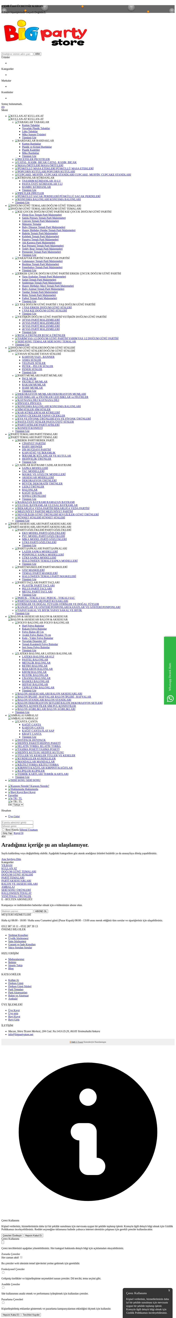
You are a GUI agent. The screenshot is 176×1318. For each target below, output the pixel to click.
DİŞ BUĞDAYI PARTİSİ (36, 449)
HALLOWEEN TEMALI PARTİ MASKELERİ (49, 576)
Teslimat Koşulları (18, 935)
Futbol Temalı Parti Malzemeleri (39, 298)
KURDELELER (46, 758)
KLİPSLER (38, 770)
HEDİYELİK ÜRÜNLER (36, 458)
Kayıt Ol (18, 833)
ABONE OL (41, 911)
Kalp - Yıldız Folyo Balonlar (37, 638)
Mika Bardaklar (30, 153)
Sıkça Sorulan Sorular (20, 947)
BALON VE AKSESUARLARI (19, 883)
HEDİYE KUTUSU (52, 752)
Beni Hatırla (12, 829)
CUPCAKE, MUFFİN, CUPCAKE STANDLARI (102, 174)
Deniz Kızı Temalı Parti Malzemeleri (42, 214)
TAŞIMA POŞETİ (48, 749)
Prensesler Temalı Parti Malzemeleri (41, 251)
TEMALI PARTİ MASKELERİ (40, 573)
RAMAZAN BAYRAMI (60, 502)
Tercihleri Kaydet (31, 1315)
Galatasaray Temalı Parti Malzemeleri (42, 261)
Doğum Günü (15, 983)
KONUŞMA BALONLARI (65, 199)
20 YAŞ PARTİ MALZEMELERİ (41, 322)
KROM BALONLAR (34, 672)
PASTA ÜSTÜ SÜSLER (60, 421)
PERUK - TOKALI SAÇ (60, 597)
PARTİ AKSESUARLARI (16, 880)
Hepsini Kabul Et (33, 1235)
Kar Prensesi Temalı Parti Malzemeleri (43, 245)
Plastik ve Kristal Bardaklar (37, 146)
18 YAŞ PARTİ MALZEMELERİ (41, 319)
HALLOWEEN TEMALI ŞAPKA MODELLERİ (50, 560)
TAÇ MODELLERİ (33, 471)
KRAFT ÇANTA (32, 733)
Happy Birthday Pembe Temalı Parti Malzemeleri (48, 230)
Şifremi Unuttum (28, 829)
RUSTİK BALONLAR (35, 675)
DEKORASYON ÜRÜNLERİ (39, 480)
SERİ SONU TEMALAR (61, 341)
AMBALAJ (8, 886)
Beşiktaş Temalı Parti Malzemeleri (40, 264)
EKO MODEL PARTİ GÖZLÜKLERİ (43, 533)
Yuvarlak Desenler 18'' (34, 641)
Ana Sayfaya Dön (11, 859)
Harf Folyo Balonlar (33, 625)
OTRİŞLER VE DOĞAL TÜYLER (78, 604)
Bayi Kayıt (29, 792)
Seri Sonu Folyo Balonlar (36, 647)
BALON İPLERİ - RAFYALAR (72, 696)
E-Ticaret (79, 1042)
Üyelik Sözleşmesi (18, 938)
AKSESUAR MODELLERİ (38, 477)
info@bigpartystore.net (20, 1034)
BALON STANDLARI (57, 699)
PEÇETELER (42, 159)
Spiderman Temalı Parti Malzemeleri (42, 282)
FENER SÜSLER (32, 369)
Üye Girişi (14, 816)
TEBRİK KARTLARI (55, 774)
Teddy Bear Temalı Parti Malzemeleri (42, 248)
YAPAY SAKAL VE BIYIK (66, 610)
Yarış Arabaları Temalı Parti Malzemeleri (44, 276)
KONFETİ (36, 428)
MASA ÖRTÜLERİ (51, 165)
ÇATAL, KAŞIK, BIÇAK (62, 162)
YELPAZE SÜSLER (34, 363)
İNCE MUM (29, 378)
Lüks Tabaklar (30, 131)
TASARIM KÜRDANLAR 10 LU (41, 180)
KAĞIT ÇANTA (31, 724)
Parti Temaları (15, 989)
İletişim (12, 962)
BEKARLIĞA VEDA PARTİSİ (71, 508)
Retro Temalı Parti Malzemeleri (39, 295)
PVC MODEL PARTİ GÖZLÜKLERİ (43, 536)
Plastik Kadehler (31, 149)
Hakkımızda (31, 789)
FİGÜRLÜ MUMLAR (34, 381)
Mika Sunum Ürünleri (34, 134)
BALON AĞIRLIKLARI (60, 709)
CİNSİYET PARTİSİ (34, 443)
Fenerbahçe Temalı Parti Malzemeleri (42, 267)
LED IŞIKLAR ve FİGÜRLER (70, 397)
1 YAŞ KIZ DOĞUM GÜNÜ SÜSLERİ (44, 310)
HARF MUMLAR (32, 387)
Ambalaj (13, 998)
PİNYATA (35, 403)
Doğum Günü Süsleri (19, 986)
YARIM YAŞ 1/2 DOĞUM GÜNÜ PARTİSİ (93, 338)
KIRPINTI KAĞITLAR (59, 767)
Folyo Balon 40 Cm (33, 631)
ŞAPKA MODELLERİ (35, 468)
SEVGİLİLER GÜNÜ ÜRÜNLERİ (78, 514)
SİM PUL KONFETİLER (61, 706)
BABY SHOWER (32, 446)
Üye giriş (13, 1013)
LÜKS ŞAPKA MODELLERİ (39, 557)
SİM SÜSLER (42, 409)
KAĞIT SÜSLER (32, 492)
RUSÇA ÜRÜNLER (53, 335)
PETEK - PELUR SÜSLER (37, 366)
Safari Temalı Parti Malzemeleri (39, 279)
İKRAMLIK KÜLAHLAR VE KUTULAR (46, 455)
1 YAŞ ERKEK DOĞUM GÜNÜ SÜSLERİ (47, 307)
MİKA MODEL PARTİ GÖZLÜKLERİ (44, 539)
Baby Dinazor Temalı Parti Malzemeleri (43, 227)
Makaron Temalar (31, 224)
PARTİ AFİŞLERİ (48, 424)
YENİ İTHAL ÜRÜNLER (16, 896)
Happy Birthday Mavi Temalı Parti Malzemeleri (48, 285)
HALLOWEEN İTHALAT (16, 893)
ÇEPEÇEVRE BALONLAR (38, 687)
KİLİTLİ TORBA (48, 764)
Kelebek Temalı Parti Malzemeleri (40, 236)
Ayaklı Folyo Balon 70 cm (36, 635)
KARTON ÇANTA (33, 727)
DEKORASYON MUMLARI (69, 394)
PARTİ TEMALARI (12, 877)
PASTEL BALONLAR (35, 659)
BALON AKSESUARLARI (66, 693)
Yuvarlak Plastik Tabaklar (36, 128)
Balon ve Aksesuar (18, 995)
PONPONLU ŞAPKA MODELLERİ (43, 554)
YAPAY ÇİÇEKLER (53, 415)
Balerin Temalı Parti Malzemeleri (40, 233)
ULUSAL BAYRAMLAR (62, 505)
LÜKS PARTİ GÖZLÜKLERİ (39, 542)
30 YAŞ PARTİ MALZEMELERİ (41, 326)
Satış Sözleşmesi (17, 941)
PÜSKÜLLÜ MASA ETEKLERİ (74, 168)
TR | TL (17, 798)
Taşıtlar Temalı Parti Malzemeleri (40, 292)
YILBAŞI (6, 865)
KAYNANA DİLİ (48, 400)
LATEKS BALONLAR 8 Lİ (38, 656)
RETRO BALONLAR (34, 665)
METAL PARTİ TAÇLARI (37, 591)
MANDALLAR (45, 761)
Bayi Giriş (13, 1019)
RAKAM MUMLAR (34, 384)
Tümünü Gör (29, 137)
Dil (10, 804)
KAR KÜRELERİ (49, 412)
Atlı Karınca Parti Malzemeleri (38, 242)
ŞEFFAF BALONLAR (35, 684)
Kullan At (13, 980)
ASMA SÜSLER (31, 360)
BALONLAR (29, 489)
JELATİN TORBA (50, 746)
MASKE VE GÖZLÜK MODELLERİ (43, 474)
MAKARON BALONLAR (37, 668)
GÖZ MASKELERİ (33, 570)
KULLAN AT (9, 868)
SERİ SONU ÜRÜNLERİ (16, 890)
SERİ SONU (33, 780)
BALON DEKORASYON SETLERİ (81, 702)
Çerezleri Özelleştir (12, 1235)
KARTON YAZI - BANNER (38, 356)
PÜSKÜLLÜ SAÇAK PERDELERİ (79, 196)
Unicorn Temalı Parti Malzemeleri (40, 221)
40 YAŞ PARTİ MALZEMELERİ (41, 329)
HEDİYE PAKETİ (49, 743)
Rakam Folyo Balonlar (34, 628)
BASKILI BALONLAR (35, 681)
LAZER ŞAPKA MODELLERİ (40, 551)
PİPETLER (37, 193)
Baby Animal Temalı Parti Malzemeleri (43, 288)
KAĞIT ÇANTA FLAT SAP (38, 730)
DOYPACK (38, 740)
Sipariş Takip (15, 965)
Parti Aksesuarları (17, 992)
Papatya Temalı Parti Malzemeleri (40, 239)
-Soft (73, 1042)
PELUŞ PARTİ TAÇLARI (37, 588)
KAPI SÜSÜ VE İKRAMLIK (39, 452)
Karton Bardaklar (31, 143)
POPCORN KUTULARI (60, 171)
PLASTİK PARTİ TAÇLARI (38, 585)
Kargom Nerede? (39, 786)
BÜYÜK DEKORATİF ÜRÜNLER (42, 483)
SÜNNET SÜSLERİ (53, 517)
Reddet (38, 1229)
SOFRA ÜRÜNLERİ (34, 495)
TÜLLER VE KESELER (60, 755)
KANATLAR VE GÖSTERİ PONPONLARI (94, 607)
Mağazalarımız (16, 959)
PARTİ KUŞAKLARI (55, 601)
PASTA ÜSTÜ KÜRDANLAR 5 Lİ (42, 183)
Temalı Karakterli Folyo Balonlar (40, 644)
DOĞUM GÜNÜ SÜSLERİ (17, 874)
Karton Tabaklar (31, 125)
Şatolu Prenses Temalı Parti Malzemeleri (44, 217)
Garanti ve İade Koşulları (22, 944)
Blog (11, 968)
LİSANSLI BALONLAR (36, 678)
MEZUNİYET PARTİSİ (59, 511)
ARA (37, 54)
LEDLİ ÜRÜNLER (33, 486)
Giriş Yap (7, 833)
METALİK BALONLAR (36, 662)
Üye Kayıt (14, 1010)
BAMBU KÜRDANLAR (36, 187)
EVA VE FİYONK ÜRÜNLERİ (72, 418)
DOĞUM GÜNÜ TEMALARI (18, 871)
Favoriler (13, 795)
